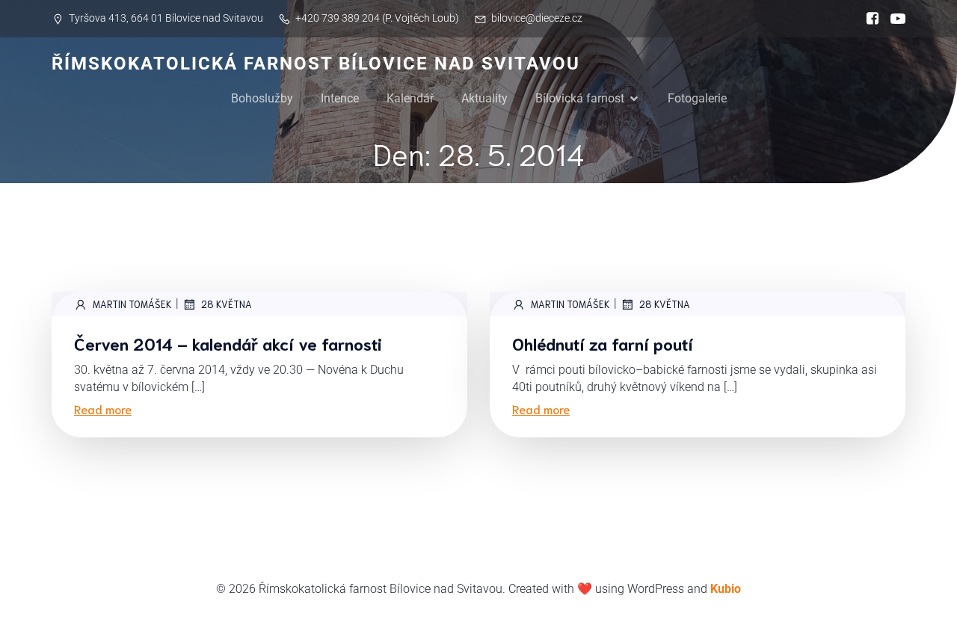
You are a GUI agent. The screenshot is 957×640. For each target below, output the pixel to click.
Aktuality (484, 98)
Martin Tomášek (132, 304)
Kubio (725, 589)
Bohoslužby (262, 98)
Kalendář (410, 98)
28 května (226, 304)
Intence (340, 98)
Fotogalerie (697, 98)
